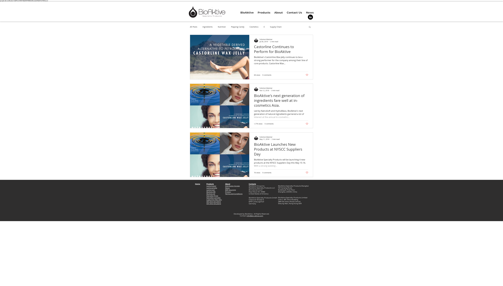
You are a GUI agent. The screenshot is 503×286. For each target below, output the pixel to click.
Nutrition (222, 27)
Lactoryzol (210, 190)
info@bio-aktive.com (255, 216)
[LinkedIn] (310, 17)
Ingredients (208, 27)
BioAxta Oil (210, 194)
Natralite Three (212, 196)
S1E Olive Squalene (213, 202)
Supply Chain (276, 27)
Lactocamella (211, 188)
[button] (309, 27)
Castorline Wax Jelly (214, 200)
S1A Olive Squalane (213, 204)
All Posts (193, 27)
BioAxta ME (210, 192)
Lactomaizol (211, 186)
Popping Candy (237, 27)
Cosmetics (254, 27)
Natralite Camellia (213, 198)
